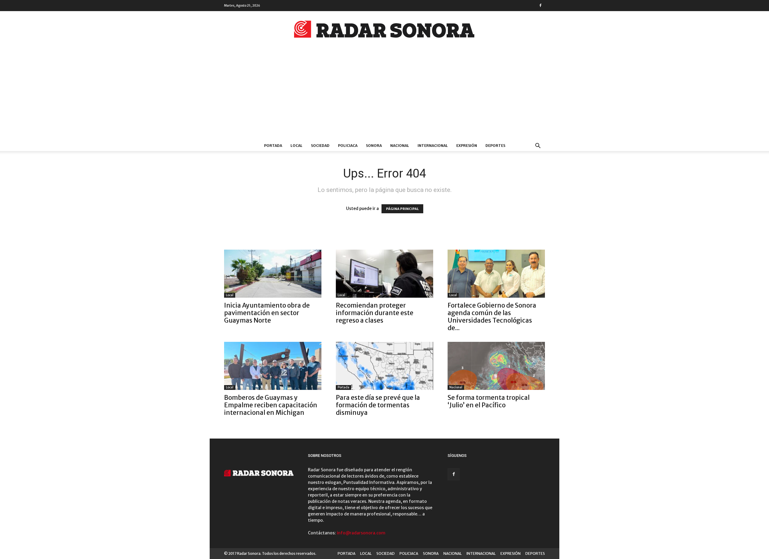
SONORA (374, 145)
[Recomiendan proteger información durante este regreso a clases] (384, 274)
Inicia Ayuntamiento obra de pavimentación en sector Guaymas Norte (267, 312)
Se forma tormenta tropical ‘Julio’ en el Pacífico (489, 401)
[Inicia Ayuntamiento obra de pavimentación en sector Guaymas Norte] (272, 274)
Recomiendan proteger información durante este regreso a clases (374, 312)
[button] (537, 146)
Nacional (455, 387)
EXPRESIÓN (466, 145)
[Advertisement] (384, 95)
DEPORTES (495, 145)
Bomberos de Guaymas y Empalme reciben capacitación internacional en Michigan (270, 405)
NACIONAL (399, 145)
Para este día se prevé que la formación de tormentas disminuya (378, 405)
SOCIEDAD (320, 145)
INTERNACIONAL (433, 145)
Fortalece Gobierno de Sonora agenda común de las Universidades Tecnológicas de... (492, 316)
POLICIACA (347, 145)
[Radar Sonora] (384, 31)
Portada (343, 387)
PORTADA (273, 145)
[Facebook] (540, 5)
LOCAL (296, 145)
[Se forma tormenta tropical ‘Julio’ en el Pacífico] (496, 366)
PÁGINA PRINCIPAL (402, 209)
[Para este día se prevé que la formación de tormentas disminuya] (384, 366)
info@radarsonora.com (361, 533)
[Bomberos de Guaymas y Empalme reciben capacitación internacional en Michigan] (272, 366)
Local (229, 295)
